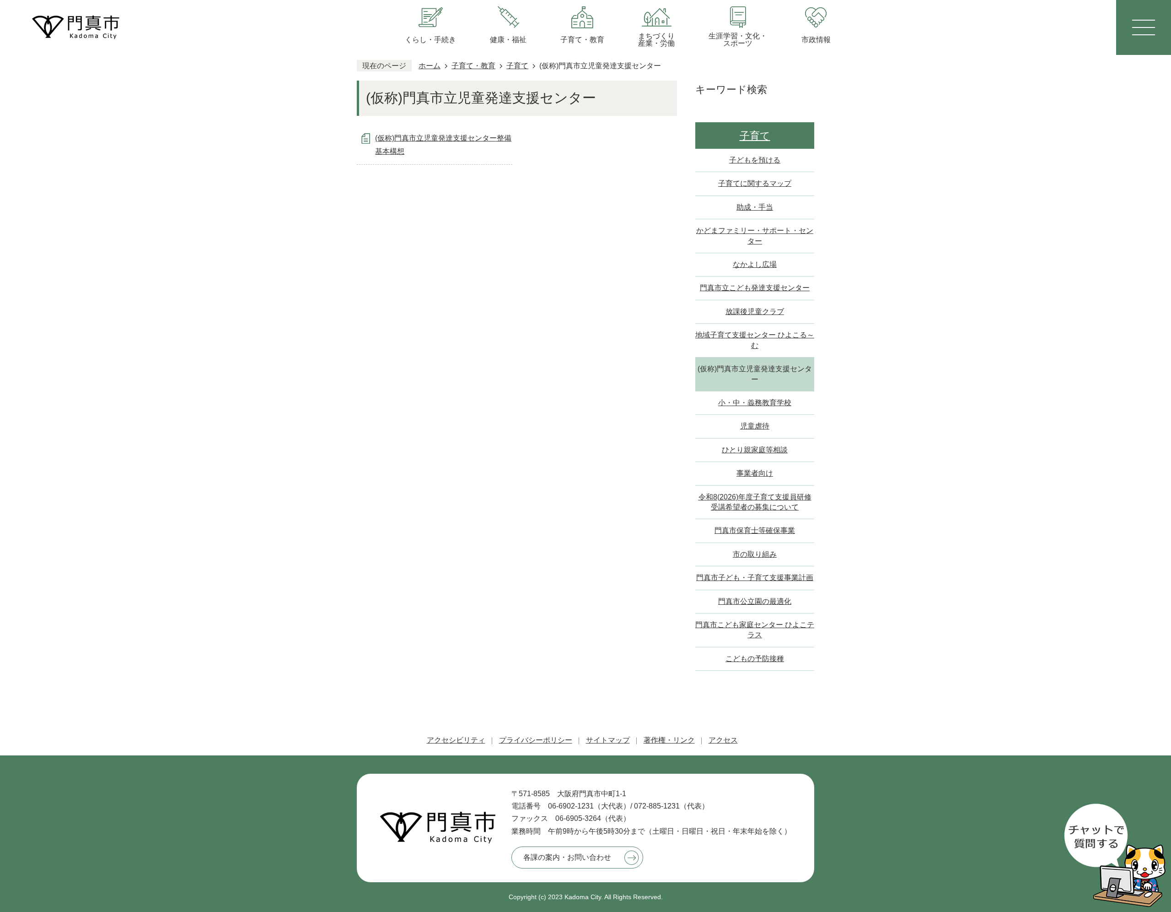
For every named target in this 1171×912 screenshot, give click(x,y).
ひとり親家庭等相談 (755, 450)
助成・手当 (754, 207)
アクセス (723, 740)
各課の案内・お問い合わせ (567, 857)
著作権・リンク (669, 740)
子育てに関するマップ (754, 183)
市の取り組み (755, 554)
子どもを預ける (754, 160)
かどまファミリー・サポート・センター (754, 235)
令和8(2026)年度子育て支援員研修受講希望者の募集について (754, 502)
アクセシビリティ (456, 740)
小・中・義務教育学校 (754, 403)
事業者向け (754, 473)
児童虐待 (754, 426)
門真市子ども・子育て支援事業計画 (754, 577)
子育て (517, 66)
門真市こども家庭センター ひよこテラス (754, 630)
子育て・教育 (473, 66)
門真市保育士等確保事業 (754, 530)
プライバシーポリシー (535, 740)
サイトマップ (608, 740)
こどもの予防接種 (754, 658)
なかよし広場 (755, 264)
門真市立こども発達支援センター (755, 288)
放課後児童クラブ (754, 311)
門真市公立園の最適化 (754, 601)
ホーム (429, 66)
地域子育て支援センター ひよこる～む (754, 340)
